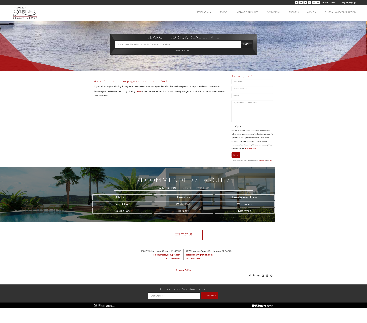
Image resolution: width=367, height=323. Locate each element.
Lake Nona (183, 197)
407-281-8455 (173, 258)
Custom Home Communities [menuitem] (340, 12)
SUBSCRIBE (209, 295)
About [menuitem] (311, 12)
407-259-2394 (193, 258)
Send (235, 154)
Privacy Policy (250, 148)
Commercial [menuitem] (274, 12)
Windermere (244, 204)
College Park (122, 210)
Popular (202, 188)
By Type (186, 188)
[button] (246, 44)
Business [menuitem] (294, 12)
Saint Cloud (122, 204)
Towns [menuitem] (223, 12)
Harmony (183, 210)
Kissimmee (244, 210)
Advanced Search (183, 50)
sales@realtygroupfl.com (166, 254)
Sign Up (352, 3)
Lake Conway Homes (244, 197)
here (138, 91)
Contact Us (183, 234)
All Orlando (122, 197)
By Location (167, 188)
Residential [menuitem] (203, 12)
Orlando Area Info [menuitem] (247, 12)
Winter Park (183, 204)
